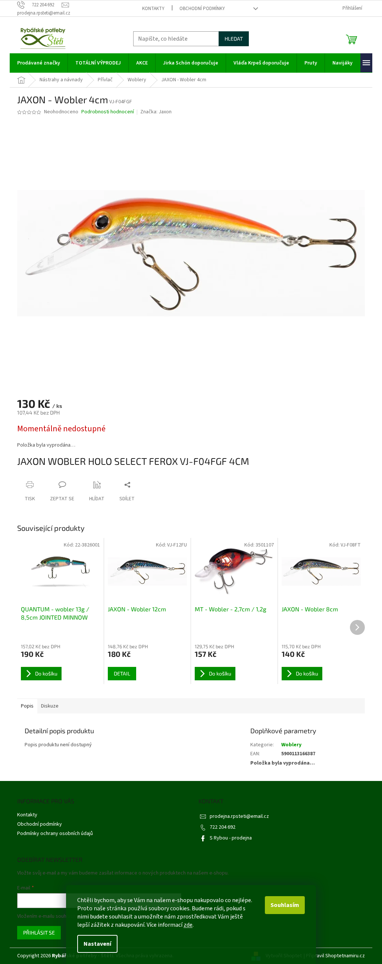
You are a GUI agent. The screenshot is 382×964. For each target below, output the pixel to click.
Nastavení (97, 944)
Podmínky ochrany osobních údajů (55, 833)
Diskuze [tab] (50, 706)
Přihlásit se (39, 932)
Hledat (234, 38)
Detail (122, 673)
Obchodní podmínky (202, 8)
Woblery (291, 745)
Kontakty (153, 8)
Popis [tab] (27, 706)
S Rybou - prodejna (231, 838)
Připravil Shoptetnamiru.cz (335, 956)
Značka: (156, 112)
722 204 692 (222, 827)
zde (188, 925)
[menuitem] (39, 63)
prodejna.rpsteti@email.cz (239, 816)
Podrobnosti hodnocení (107, 112)
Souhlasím (284, 905)
